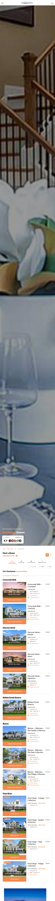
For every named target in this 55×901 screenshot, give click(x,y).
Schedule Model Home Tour (14, 599)
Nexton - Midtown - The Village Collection (36, 773)
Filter (42, 566)
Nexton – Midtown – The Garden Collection (36, 729)
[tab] (12, 562)
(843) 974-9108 (41, 803)
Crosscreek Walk (9, 580)
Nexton (6, 724)
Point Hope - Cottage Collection (36, 799)
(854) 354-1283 (41, 846)
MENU (2, 3)
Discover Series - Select (34, 655)
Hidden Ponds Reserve (12, 697)
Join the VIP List (14, 813)
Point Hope (7, 793)
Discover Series (9, 628)
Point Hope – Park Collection (35, 843)
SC (15, 548)
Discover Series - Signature (34, 677)
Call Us (52, 3)
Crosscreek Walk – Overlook (35, 607)
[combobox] (27, 556)
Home (4, 548)
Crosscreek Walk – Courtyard (35, 585)
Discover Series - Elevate (34, 633)
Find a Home (10, 548)
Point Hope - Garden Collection (36, 821)
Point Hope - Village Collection (35, 865)
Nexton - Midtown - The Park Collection (35, 751)
